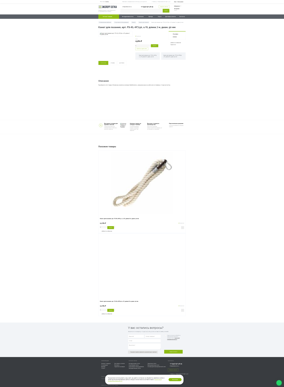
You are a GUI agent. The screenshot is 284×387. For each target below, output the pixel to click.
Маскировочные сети (153, 365)
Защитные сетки (152, 363)
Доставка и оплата (170, 16)
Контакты (182, 16)
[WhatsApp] (279, 383)
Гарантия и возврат (119, 366)
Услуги (160, 16)
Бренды (151, 16)
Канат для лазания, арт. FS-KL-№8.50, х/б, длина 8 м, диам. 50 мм (119, 301)
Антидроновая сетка (127, 16)
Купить (110, 227)
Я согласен (175, 379)
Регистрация (180, 1)
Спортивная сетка (134, 365)
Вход (175, 1)
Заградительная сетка (135, 368)
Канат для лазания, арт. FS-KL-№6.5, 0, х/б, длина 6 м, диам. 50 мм (119, 218)
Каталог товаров (107, 16)
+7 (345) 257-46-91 (147, 6)
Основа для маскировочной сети (157, 366)
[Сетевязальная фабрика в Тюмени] (108, 7)
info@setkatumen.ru (174, 366)
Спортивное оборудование (136, 366)
